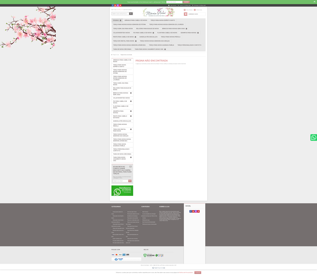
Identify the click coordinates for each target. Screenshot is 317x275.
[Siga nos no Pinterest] (120, 5)
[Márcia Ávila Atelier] (158, 12)
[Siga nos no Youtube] (115, 5)
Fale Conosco (173, 5)
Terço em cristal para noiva (133, 220)
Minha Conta (199, 9)
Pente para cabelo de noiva (133, 213)
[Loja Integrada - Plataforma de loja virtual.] (158, 267)
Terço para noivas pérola (132, 218)
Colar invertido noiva (117, 238)
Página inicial (116, 54)
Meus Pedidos (189, 9)
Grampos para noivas (132, 211)
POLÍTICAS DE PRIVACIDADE (148, 222)
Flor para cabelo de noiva (118, 242)
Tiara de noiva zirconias (132, 238)
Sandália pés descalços (132, 215)
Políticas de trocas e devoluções (149, 224)
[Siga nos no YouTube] (193, 211)
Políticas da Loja (145, 220)
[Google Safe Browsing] (159, 255)
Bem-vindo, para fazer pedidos (121, 9)
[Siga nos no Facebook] (112, 5)
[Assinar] (186, 2)
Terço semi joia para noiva (118, 228)
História (144, 218)
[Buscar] (131, 13)
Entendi (198, 272)
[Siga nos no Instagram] (118, 5)
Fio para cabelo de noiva (118, 240)
